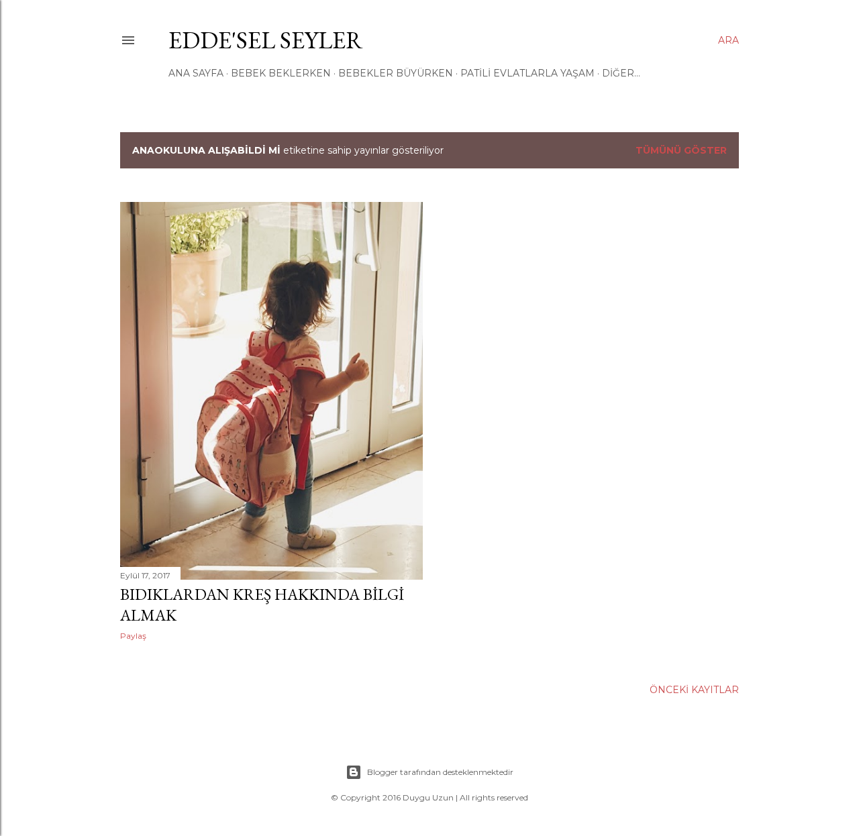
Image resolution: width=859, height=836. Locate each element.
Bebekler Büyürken (395, 73)
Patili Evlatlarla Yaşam (527, 73)
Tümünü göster (681, 150)
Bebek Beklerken (281, 73)
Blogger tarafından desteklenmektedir (440, 772)
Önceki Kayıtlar (694, 690)
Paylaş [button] (133, 636)
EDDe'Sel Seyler (265, 40)
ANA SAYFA (195, 73)
